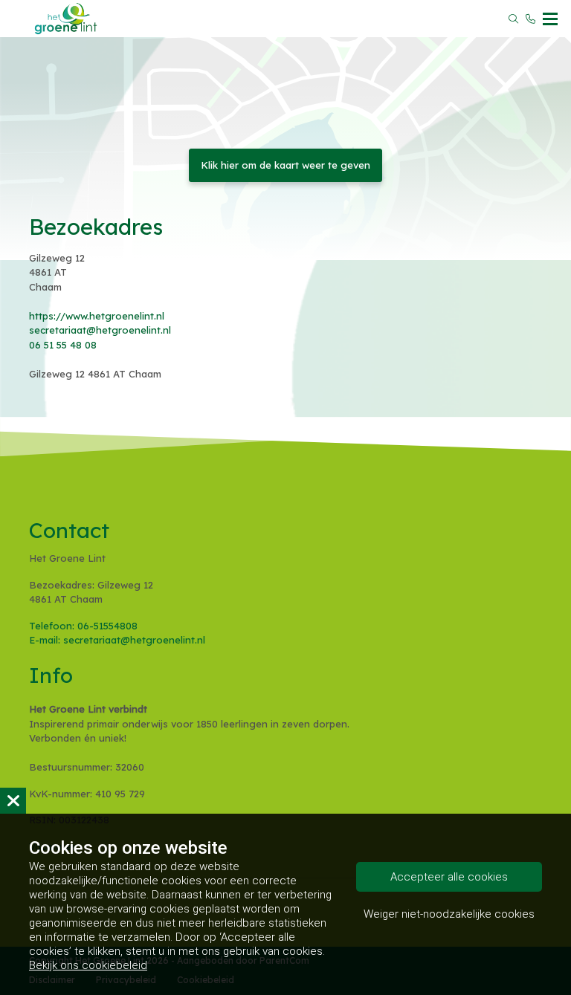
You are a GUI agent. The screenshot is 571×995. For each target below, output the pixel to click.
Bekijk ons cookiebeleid (88, 965)
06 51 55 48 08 (63, 345)
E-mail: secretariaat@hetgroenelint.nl (117, 640)
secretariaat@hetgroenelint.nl (100, 330)
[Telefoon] (530, 19)
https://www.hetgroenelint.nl (96, 316)
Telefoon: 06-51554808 (83, 626)
